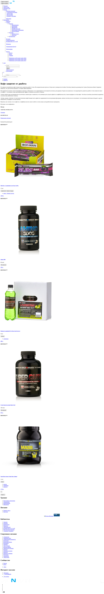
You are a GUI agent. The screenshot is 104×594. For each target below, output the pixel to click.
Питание (5, 6)
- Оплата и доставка (11, 16)
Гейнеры (5, 544)
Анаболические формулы (9, 539)
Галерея (11, 55)
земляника (5, 338)
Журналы (8, 44)
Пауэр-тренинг (15, 31)
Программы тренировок (18, 30)
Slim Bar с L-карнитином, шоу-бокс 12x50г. (10, 185)
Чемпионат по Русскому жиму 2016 (17, 59)
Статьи (8, 22)
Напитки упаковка (7, 553)
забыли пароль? (10, 69)
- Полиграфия (9, 14)
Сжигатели (6, 556)
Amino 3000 (3, 259)
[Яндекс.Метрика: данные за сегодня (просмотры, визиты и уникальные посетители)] (48, 516)
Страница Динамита (8, 531)
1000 (2, 195)
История (8, 39)
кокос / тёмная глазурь (8, 193)
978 (2, 412)
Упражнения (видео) (11, 46)
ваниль (5, 484)
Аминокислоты (7, 538)
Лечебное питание (7, 551)
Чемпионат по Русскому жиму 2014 (17, 58)
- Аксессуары (9, 13)
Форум (8, 51)
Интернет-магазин (10, 11)
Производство (6, 8)
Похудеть (14, 35)
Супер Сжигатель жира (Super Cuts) (8, 405)
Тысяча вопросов (10, 40)
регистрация (9, 71)
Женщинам (14, 27)
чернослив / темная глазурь (7, 190)
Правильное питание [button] (6, 118)
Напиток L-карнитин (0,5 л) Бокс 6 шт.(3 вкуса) (10, 331)
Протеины (5, 554)
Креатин (5, 549)
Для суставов (6, 545)
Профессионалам (16, 28)
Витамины (6, 543)
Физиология (12, 36)
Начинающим (15, 25)
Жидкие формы (7, 547)
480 (2, 341)
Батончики (6, 540)
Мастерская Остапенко (8, 529)
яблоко (2, 336)
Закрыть (3, 494)
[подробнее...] (29, 182)
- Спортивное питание (11, 12)
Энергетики (6, 557)
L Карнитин (6, 537)
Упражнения (6, 502)
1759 (2, 489)
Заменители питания (8, 548)
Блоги (10, 54)
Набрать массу (15, 33)
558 (2, 267)
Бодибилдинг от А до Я (12, 41)
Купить (5, 9)
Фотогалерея (9, 49)
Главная (5, 79)
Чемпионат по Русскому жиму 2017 (17, 60)
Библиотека (6, 20)
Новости (8, 21)
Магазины (8, 18)
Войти (8, 68)
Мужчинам (14, 26)
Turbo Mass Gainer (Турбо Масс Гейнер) (9, 476)
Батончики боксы (7, 542)
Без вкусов (3, 264)
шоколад (5, 486)
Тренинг (11, 23)
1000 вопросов (6, 527)
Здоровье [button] (3, 112)
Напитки (5, 552)
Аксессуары (6, 7)
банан (2, 481)
